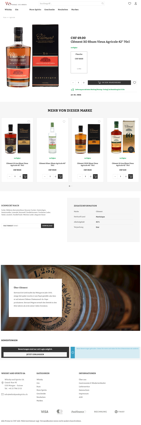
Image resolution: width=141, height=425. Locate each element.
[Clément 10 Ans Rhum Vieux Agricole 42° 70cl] (17, 137)
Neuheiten (41, 397)
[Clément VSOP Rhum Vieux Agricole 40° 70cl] (88, 137)
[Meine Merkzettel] (129, 3)
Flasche (79, 54)
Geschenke (41, 394)
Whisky (40, 380)
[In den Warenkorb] (25, 176)
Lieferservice (84, 387)
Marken (40, 401)
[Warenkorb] (140, 3)
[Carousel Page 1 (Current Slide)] (69, 186)
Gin (38, 383)
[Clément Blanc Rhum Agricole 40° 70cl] (52, 137)
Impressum (84, 394)
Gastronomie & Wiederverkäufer (92, 383)
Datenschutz (84, 390)
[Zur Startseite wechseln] (20, 3)
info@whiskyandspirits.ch (16, 394)
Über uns (82, 380)
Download (47, 226)
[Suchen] (102, 3)
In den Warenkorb (111, 83)
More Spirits (42, 390)
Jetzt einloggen (35, 354)
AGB (81, 397)
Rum (39, 387)
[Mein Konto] (136, 3)
